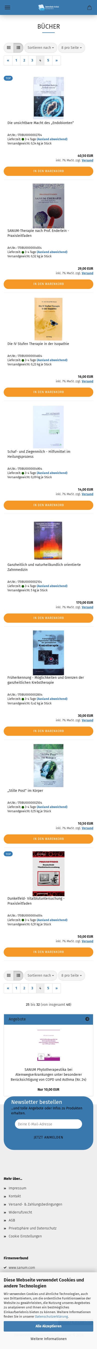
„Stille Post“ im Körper (25, 791)
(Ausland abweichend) (52, 139)
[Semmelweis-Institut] (48, 7)
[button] (9, 48)
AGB (12, 1220)
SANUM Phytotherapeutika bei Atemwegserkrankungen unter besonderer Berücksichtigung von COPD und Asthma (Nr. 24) (48, 1075)
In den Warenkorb (48, 171)
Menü (7, 7)
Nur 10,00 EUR (48, 1089)
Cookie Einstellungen (25, 1236)
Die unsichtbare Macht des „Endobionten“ (40, 123)
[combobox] (40, 48)
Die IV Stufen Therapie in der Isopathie (38, 344)
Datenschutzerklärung (51, 1316)
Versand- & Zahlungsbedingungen (35, 1204)
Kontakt (15, 1196)
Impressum (17, 1188)
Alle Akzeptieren (48, 1326)
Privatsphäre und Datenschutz (32, 1228)
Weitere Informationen (49, 1339)
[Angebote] (87, 1019)
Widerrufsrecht (20, 1212)
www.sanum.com (22, 1268)
